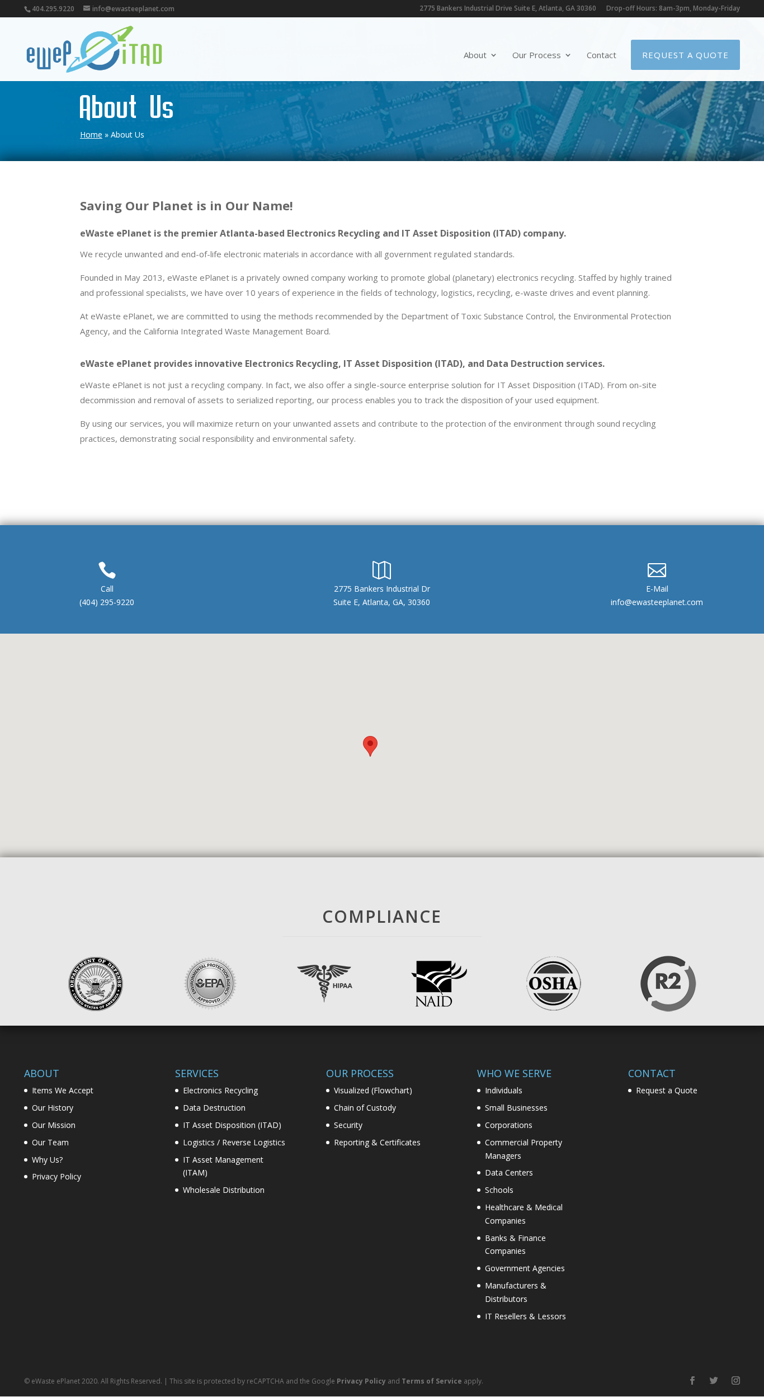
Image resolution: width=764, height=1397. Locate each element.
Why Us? (47, 1159)
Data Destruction (214, 1107)
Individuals (503, 1090)
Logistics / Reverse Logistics (234, 1142)
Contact (601, 55)
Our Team (50, 1142)
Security (348, 1125)
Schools (499, 1189)
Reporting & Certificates (377, 1142)
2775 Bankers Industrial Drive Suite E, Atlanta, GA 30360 (507, 9)
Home (91, 134)
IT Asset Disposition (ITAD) (232, 1125)
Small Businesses (516, 1107)
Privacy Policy (56, 1176)
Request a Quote (685, 54)
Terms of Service (432, 1381)
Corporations (508, 1125)
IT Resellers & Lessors (525, 1316)
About (475, 55)
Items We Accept (62, 1090)
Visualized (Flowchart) (373, 1090)
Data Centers (509, 1172)
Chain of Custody (365, 1107)
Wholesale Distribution (224, 1189)
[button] (370, 746)
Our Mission (54, 1125)
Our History (52, 1107)
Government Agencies (525, 1268)
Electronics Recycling (220, 1090)
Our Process (536, 55)
